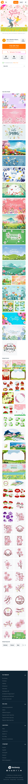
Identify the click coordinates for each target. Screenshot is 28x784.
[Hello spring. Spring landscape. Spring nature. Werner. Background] (9, 395)
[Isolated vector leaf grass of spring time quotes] (8, 501)
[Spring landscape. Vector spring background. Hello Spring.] (13, 559)
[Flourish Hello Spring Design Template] (8, 442)
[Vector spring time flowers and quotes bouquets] (8, 466)
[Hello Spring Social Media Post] (8, 327)
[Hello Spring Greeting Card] (8, 315)
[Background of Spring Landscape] (13, 252)
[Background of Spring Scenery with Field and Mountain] (13, 267)
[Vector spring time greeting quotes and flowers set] (8, 623)
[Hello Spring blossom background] (13, 340)
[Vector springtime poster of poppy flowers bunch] (20, 396)
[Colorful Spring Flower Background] (13, 100)
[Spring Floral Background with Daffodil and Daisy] (13, 161)
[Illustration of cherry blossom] (8, 647)
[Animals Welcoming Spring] (6, 280)
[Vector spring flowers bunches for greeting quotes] (8, 600)
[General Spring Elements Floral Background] (13, 302)
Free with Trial (14, 46)
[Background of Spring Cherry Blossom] (13, 116)
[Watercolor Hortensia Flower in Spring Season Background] (13, 353)
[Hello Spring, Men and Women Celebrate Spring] (6, 385)
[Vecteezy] (2, 2)
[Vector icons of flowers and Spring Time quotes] (8, 430)
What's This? (15, 62)
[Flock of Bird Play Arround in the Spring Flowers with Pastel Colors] (13, 190)
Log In (21, 2)
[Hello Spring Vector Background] (9, 369)
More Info (6, 66)
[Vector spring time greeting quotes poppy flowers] (8, 612)
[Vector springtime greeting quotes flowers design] (8, 635)
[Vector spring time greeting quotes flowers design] (8, 588)
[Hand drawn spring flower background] (13, 132)
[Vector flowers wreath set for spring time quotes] (8, 418)
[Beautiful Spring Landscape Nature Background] (13, 147)
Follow (23, 41)
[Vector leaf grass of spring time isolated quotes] (8, 489)
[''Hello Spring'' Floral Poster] (13, 206)
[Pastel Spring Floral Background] (9, 289)
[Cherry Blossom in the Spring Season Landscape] (13, 221)
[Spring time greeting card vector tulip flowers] (5, 525)
